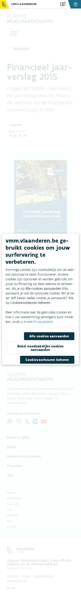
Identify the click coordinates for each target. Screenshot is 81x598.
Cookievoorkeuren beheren (47, 360)
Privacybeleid (43, 322)
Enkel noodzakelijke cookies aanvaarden (40, 348)
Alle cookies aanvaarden (49, 336)
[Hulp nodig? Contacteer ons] (76, 4)
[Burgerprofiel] (62, 4)
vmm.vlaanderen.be (24, 4)
